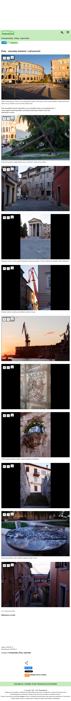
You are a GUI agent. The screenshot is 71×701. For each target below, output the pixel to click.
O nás (34, 684)
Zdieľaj (29, 668)
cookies (22, 696)
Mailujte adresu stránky (38, 675)
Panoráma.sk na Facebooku (47, 684)
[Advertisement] (36, 15)
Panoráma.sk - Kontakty (22, 684)
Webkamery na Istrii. (8, 615)
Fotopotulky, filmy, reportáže (15, 38)
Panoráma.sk (43, 690)
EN (6, 42)
